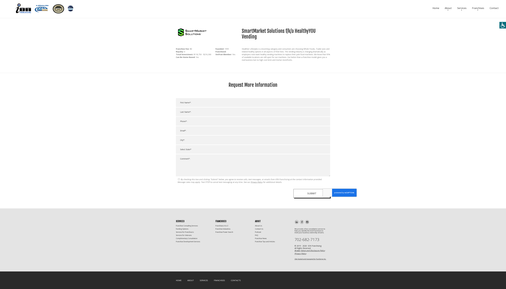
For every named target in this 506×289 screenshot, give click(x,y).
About (448, 8)
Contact (494, 8)
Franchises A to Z (221, 226)
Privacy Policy (256, 182)
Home (435, 8)
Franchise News (261, 238)
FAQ (256, 235)
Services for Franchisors (185, 232)
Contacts (236, 280)
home (178, 280)
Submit (311, 193)
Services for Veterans (184, 235)
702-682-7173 (307, 240)
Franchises (478, 8)
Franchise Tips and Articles (265, 241)
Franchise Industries (222, 229)
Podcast (258, 232)
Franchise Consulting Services (187, 226)
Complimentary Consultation (186, 238)
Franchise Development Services (188, 241)
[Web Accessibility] (502, 25)
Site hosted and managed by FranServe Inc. (310, 259)
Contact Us (259, 229)
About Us (258, 226)
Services (461, 8)
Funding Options (182, 229)
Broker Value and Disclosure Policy (310, 250)
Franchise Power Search (224, 232)
